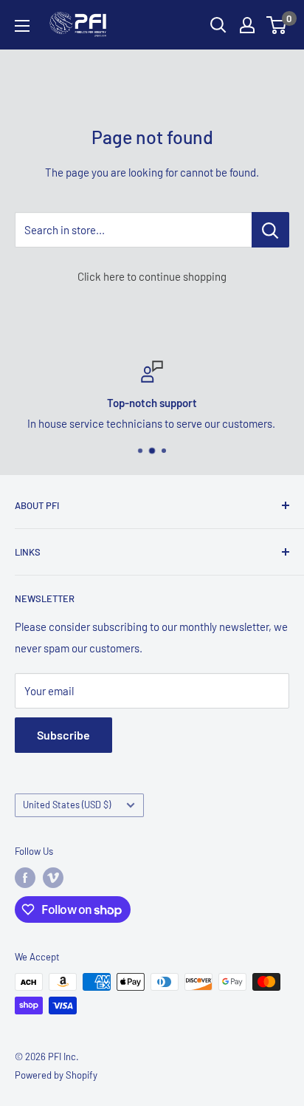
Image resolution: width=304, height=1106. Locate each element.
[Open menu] (22, 26)
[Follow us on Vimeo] (53, 877)
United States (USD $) (67, 804)
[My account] (247, 25)
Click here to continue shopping (152, 276)
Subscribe (63, 735)
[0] (277, 25)
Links (28, 552)
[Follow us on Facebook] (25, 877)
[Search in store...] (270, 230)
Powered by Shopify (56, 1075)
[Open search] (218, 25)
